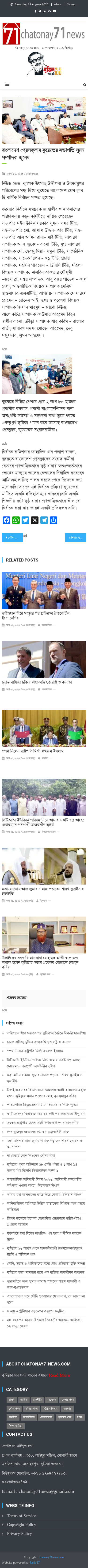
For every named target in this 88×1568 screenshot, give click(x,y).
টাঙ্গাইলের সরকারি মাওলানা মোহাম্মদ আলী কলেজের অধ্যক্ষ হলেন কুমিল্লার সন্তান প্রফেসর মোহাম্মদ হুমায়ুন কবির (40, 963)
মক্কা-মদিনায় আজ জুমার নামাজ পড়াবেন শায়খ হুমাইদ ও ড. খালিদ (44, 1143)
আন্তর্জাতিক (47, 625)
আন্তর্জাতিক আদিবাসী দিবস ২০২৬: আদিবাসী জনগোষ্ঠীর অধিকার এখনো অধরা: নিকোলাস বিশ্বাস (44, 1182)
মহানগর (67, 1409)
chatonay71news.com (52, 1557)
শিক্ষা (79, 1417)
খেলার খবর (68, 1400)
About (57, 4)
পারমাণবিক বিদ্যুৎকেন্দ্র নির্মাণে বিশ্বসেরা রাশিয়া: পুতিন (42, 1104)
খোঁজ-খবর (14, 1409)
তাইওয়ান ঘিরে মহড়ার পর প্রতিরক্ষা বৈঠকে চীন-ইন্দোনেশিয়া (36, 616)
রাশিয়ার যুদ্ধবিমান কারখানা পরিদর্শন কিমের (77, 538)
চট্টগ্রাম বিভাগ (50, 1409)
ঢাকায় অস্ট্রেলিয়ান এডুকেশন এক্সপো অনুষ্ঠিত (35, 1311)
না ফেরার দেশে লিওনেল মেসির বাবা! (32, 1155)
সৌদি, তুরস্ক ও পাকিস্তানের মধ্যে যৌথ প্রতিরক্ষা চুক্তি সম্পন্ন (46, 1263)
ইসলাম (43, 901)
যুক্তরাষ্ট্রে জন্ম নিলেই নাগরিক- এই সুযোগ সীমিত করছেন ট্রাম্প (44, 1236)
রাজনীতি (37, 1400)
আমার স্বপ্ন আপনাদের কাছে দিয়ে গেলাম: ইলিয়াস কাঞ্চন (44, 1194)
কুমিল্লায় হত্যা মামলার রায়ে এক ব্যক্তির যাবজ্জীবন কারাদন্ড (45, 1272)
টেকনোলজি (46, 1417)
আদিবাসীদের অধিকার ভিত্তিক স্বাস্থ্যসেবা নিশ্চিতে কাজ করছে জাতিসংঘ (46, 1206)
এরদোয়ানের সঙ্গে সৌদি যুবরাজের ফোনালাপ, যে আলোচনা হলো (46, 1299)
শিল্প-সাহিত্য (15, 1426)
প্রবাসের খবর (64, 1417)
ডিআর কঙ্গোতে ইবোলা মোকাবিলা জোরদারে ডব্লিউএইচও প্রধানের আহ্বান (44, 1221)
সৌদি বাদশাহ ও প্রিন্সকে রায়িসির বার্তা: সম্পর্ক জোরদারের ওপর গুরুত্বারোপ (15, 538)
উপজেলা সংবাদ (49, 832)
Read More (59, 1375)
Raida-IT (35, 1562)
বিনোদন (52, 1400)
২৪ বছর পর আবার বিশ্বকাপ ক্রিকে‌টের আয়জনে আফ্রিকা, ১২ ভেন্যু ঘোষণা (44, 1323)
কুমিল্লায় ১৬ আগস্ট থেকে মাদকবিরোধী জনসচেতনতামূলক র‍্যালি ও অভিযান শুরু (44, 1251)
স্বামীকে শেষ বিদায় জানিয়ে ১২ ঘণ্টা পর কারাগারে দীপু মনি (46, 1113)
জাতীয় (45, 758)
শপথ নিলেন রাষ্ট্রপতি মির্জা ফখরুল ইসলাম (33, 751)
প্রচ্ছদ (12, 1400)
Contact (71, 4)
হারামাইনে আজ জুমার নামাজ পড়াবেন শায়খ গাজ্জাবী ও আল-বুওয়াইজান (43, 1284)
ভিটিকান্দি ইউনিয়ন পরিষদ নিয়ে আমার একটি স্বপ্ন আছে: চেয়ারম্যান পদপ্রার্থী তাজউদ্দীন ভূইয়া (43, 822)
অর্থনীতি (13, 1417)
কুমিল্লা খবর (45, 974)
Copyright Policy (21, 1524)
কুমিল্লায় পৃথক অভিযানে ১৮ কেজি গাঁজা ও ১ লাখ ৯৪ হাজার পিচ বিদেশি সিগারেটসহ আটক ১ (42, 1167)
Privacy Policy (19, 1533)
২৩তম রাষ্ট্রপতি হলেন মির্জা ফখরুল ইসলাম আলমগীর (42, 1122)
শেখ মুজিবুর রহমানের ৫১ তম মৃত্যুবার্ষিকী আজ (38, 1131)
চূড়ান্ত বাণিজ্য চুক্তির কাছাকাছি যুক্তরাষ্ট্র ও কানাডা (37, 682)
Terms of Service (21, 1515)
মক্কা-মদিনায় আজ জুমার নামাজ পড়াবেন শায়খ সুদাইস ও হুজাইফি (43, 891)
